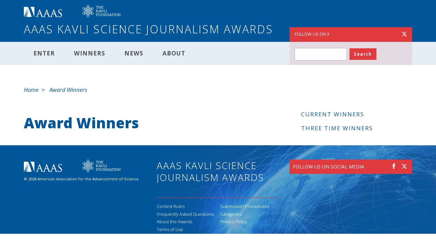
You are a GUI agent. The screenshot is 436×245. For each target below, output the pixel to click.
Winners (89, 53)
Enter (44, 53)
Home (31, 90)
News (133, 53)
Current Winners (332, 114)
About (173, 53)
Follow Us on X (312, 34)
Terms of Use (170, 229)
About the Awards (174, 222)
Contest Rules (171, 206)
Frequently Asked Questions (185, 214)
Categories (231, 214)
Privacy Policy (233, 222)
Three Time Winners (337, 128)
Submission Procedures (244, 206)
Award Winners (68, 90)
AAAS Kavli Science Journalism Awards (148, 29)
